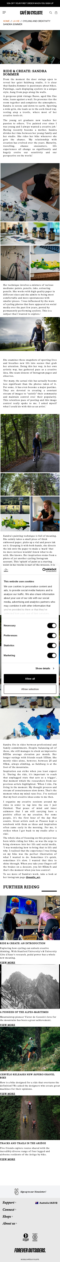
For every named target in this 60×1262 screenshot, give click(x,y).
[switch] (51, 635)
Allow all (30, 678)
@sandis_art (33, 877)
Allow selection (30, 689)
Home (6, 21)
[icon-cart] (55, 12)
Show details (43, 668)
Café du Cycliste (32, 1259)
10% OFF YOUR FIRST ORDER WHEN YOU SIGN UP (30, 3)
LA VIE (16, 21)
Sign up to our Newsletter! (33, 1191)
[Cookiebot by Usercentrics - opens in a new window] (42, 570)
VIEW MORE (7, 962)
